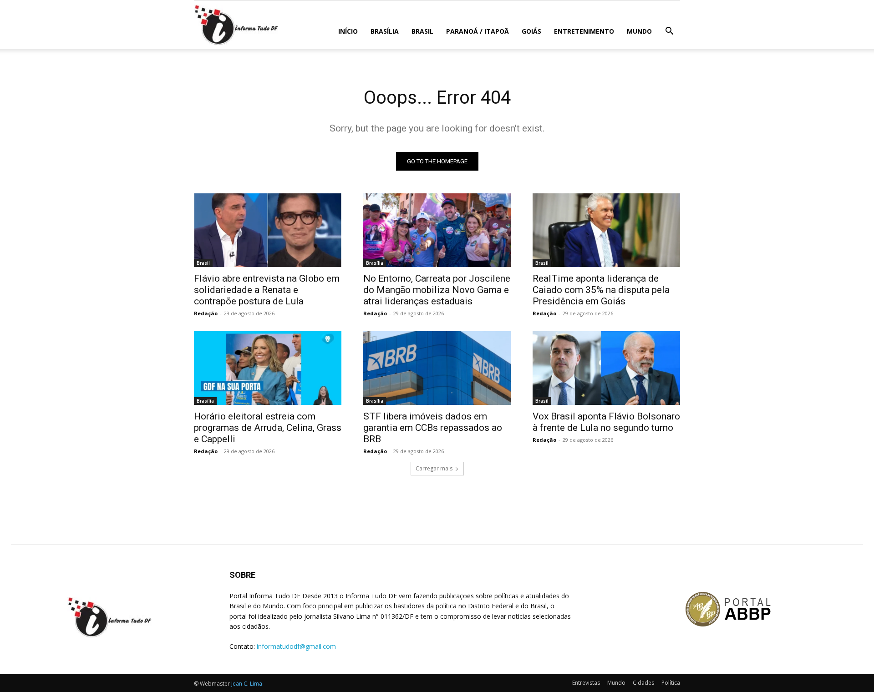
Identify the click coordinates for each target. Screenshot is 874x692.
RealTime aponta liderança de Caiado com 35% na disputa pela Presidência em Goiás (601, 290)
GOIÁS (531, 31)
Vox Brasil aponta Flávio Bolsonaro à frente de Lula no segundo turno (606, 422)
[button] (669, 32)
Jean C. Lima (246, 683)
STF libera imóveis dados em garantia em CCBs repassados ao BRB (432, 427)
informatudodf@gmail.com (296, 646)
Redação (206, 313)
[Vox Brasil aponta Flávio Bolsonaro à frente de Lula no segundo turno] (606, 368)
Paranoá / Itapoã (477, 31)
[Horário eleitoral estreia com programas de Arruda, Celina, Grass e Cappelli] (267, 368)
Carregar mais (434, 468)
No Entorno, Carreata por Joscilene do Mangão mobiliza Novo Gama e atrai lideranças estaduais (436, 290)
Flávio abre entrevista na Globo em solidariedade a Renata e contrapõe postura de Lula (267, 290)
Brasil (422, 31)
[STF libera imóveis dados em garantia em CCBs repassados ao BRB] (437, 368)
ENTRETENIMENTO (584, 31)
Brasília (385, 31)
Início (348, 31)
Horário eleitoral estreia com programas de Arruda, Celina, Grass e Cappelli (267, 427)
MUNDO (639, 31)
